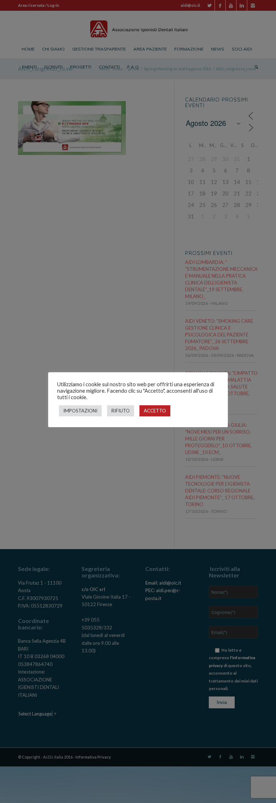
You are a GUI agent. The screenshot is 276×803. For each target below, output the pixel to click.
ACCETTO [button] (155, 411)
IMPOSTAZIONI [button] (80, 411)
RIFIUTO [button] (120, 411)
